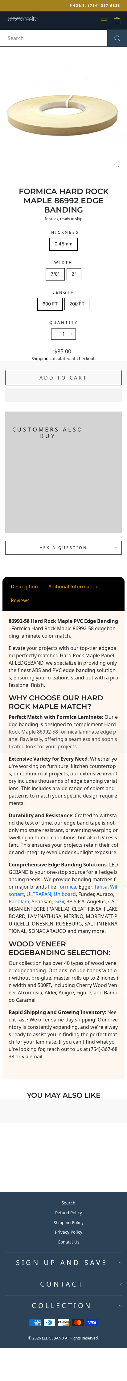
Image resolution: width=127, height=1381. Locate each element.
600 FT (50, 304)
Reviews (20, 600)
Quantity (63, 322)
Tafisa (101, 886)
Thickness (63, 232)
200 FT (76, 304)
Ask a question (64, 547)
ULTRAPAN (39, 894)
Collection (62, 1305)
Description (24, 586)
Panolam (19, 901)
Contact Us (69, 1242)
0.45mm (63, 244)
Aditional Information (73, 586)
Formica (66, 886)
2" (74, 274)
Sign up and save (62, 1262)
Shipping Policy (69, 1222)
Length (63, 292)
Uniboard (65, 894)
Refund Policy (68, 1213)
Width (63, 262)
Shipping (39, 358)
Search (68, 1203)
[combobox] (63, 38)
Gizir (59, 901)
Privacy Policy (68, 1232)
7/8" (55, 274)
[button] (63, 395)
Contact (62, 1284)
